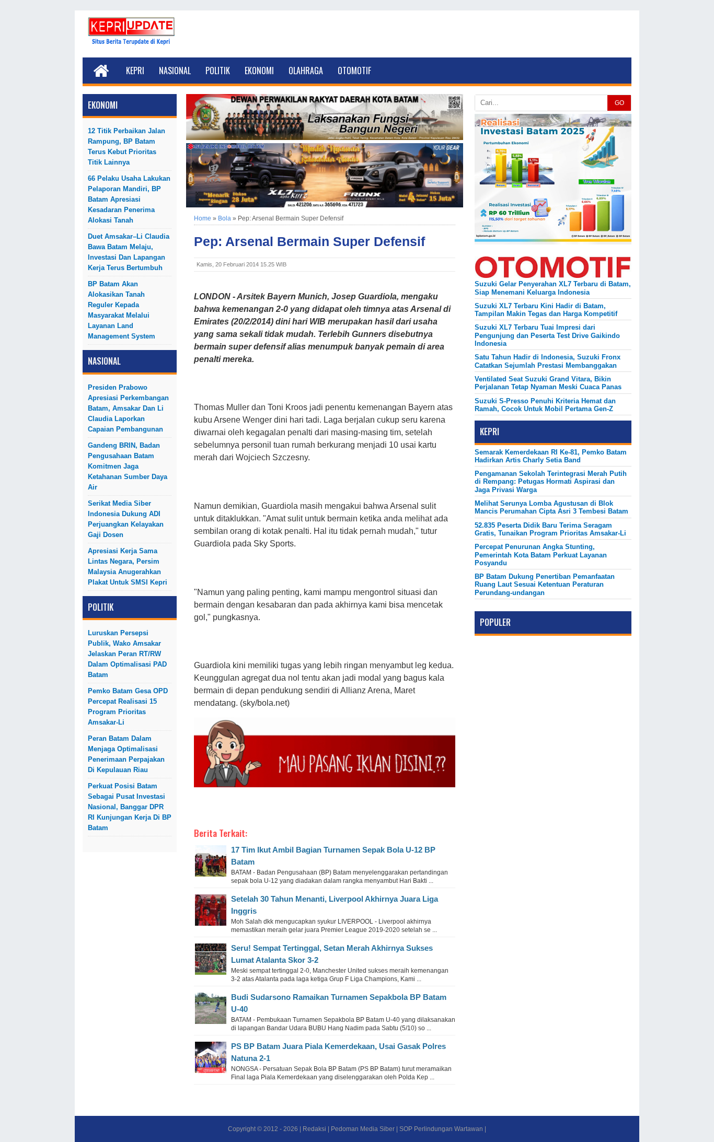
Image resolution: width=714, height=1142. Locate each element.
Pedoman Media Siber (363, 1129)
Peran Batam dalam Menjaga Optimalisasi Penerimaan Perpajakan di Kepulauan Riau (126, 754)
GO (619, 103)
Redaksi (314, 1129)
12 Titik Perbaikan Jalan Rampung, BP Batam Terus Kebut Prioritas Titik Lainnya (126, 146)
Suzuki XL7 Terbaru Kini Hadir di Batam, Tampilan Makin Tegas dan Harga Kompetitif (546, 310)
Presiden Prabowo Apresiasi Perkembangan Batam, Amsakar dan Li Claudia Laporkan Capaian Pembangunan (128, 408)
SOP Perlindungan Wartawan (441, 1129)
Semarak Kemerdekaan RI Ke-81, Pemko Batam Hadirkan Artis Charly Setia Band (551, 456)
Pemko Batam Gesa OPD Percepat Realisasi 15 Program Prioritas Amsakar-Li (128, 706)
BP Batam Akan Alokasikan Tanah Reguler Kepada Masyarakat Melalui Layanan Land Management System (121, 310)
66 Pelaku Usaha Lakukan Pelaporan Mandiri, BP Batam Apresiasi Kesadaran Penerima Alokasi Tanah (129, 199)
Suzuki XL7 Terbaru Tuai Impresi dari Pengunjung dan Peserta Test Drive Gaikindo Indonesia (547, 335)
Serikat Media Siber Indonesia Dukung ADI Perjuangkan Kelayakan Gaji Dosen (126, 519)
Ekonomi (259, 70)
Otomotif (354, 70)
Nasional (175, 70)
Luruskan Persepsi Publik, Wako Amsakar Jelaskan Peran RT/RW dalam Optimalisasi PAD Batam (127, 654)
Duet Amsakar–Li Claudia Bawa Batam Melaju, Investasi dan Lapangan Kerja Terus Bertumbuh (128, 252)
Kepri (135, 70)
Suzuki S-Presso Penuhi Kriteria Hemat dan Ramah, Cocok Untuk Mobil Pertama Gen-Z (545, 405)
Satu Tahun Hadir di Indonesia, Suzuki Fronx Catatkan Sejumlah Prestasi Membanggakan (547, 361)
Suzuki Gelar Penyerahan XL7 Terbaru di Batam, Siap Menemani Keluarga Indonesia (553, 288)
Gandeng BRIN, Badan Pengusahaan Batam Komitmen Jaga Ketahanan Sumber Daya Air (127, 466)
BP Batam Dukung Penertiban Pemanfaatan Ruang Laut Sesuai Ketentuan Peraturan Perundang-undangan (545, 585)
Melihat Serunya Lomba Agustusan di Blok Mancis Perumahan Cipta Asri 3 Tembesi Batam (551, 507)
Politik (217, 70)
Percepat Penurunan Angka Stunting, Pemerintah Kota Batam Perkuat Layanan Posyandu (541, 555)
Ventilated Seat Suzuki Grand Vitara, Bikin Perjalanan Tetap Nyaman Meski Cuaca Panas (548, 383)
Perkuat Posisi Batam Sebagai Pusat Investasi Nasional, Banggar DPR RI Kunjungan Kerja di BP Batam (129, 807)
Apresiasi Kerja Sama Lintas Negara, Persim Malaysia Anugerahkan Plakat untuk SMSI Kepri (127, 566)
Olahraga (306, 70)
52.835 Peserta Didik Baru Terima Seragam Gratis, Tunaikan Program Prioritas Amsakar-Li (550, 529)
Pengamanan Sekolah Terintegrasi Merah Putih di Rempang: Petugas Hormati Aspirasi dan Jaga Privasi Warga (551, 482)
